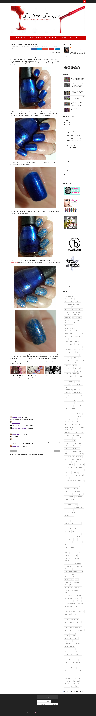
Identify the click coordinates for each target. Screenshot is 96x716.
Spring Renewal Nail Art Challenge (73, 627)
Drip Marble (67, 384)
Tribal (81, 659)
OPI (83, 534)
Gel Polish (79, 413)
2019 (67, 120)
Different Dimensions (70, 376)
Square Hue (73, 630)
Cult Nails (27, 46)
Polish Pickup (68, 558)
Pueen (75, 571)
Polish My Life (74, 555)
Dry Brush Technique (77, 384)
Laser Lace (67, 462)
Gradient (67, 429)
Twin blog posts (74, 662)
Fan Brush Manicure (77, 392)
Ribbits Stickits (76, 582)
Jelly (66, 454)
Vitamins (79, 670)
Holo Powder (72, 440)
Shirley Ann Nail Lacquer (70, 611)
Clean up (80, 349)
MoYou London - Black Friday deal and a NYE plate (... (75, 136)
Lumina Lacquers (69, 486)
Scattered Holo (68, 601)
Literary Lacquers (75, 478)
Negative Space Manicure (71, 526)
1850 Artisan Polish (69, 301)
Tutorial (67, 662)
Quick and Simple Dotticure (72, 147)
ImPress (67, 445)
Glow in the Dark (78, 424)
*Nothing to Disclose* (54, 52)
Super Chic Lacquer (69, 646)
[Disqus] (35, 397)
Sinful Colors (50, 46)
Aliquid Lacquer (68, 314)
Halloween (81, 432)
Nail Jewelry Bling (69, 515)
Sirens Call (67, 617)
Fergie (80, 395)
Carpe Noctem (77, 341)
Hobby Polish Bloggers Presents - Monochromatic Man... (74, 133)
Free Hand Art (78, 403)
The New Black (77, 654)
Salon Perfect (76, 593)
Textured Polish (68, 654)
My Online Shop (68, 507)
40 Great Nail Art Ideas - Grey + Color (75, 140)
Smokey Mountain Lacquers (71, 619)
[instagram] (15, 1)
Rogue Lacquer (68, 587)
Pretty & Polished (69, 566)
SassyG (67, 598)
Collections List (68, 355)
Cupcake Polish (68, 368)
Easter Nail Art (68, 389)
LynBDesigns (78, 486)
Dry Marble (67, 387)
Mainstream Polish (33, 46)
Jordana (71, 454)
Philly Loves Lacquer (70, 544)
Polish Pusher (76, 558)
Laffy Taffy (79, 459)
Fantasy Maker (68, 395)
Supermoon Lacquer (70, 649)
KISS (73, 456)
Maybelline (80, 494)
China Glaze (68, 347)
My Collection (53, 37)
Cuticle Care (77, 368)
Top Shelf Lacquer (73, 659)
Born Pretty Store (69, 336)
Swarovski (79, 649)
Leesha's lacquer (69, 464)
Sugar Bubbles (68, 641)
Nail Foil (73, 512)
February (69, 170)
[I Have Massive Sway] (74, 276)
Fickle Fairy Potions (69, 397)
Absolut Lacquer (79, 309)
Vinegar (74, 670)
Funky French (72, 408)
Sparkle (67, 625)
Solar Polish (78, 622)
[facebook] (11, 1)
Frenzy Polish (78, 405)
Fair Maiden (68, 392)
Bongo (76, 333)
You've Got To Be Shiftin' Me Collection (74, 683)
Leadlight (78, 462)
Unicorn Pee (72, 665)
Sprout (66, 630)
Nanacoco (74, 520)
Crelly (75, 363)
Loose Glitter (81, 480)
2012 (67, 177)
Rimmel (66, 585)
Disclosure (26, 37)
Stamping (55, 46)
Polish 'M (67, 552)
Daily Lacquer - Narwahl (72, 143)
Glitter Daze (68, 421)
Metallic (38, 46)
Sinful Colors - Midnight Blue (72, 145)
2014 (67, 174)
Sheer (81, 606)
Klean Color (79, 456)
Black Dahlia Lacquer (70, 328)
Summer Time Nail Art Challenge (72, 643)
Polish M (67, 555)
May (68, 165)
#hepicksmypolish (69, 296)
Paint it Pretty (77, 536)
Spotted (81, 625)
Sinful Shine (75, 614)
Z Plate (72, 686)
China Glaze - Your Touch (72, 153)
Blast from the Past (70, 331)
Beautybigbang (68, 323)
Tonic (66, 659)
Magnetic (75, 488)
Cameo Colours (68, 341)
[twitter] (13, 1)
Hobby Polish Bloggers (78, 437)
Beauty (77, 320)
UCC (66, 665)
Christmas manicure (77, 347)
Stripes (66, 635)
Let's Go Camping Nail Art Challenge (73, 467)
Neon (80, 526)
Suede (76, 638)
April (68, 166)
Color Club (76, 355)
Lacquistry (72, 459)
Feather (76, 395)
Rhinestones (68, 582)
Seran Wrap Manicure (70, 603)
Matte (74, 494)
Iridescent (75, 451)
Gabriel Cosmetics (69, 411)
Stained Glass (80, 630)
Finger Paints (68, 400)
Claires (75, 349)
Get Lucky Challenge (70, 416)
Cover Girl (76, 360)
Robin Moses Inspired (75, 585)
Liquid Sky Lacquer (78, 475)
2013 (67, 176)
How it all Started (69, 443)
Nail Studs (79, 518)
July (68, 161)
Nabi (66, 510)
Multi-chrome (68, 504)
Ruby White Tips (69, 590)
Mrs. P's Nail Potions (78, 502)
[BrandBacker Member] (75, 251)
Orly (66, 536)
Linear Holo (67, 472)
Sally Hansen (68, 593)
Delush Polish (75, 373)
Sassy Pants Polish (69, 595)
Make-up (77, 491)
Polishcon (76, 560)
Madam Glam (68, 488)
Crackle (82, 360)
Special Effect (73, 625)
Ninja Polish (67, 531)
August (68, 159)
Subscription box (69, 638)
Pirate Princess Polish (70, 550)
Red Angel (78, 576)
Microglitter (73, 499)
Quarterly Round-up (70, 576)
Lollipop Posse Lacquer (70, 480)
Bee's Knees (77, 323)
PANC (75, 539)
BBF (73, 320)
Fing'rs (77, 397)
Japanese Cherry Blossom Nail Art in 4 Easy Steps (17, 376)
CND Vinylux (79, 352)
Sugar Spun (76, 641)
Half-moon (74, 432)
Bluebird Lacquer (69, 333)
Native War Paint (69, 523)
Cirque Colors (68, 349)
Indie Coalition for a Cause (76, 445)
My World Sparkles (78, 507)
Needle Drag (78, 523)
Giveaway (67, 419)
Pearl (75, 542)
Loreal (66, 483)
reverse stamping (69, 579)
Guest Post (67, 432)
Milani (79, 499)
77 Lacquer (74, 306)
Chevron (77, 344)
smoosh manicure (69, 622)
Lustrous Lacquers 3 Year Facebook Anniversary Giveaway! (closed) (77, 104)
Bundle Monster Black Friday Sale (74, 138)
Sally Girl (76, 590)
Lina (83, 470)
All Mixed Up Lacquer (79, 314)
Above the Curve (69, 309)
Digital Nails (79, 376)
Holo (66, 440)
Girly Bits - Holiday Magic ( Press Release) (76, 142)
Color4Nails (67, 357)
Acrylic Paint (68, 312)
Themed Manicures (69, 657)
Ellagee (75, 389)
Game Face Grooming (70, 413)
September (69, 157)
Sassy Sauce (79, 595)
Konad (66, 459)
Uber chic (81, 662)
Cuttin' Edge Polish (69, 371)
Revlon (77, 579)
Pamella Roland (68, 539)
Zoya (77, 686)
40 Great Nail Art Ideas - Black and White (75, 149)
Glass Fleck (74, 419)
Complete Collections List (39, 37)
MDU (66, 496)
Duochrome (75, 387)
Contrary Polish (68, 360)
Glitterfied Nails (76, 421)
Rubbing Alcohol (78, 587)
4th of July (67, 306)
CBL (66, 344)
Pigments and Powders (70, 547)
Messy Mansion (78, 496)
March (68, 168)
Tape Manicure (77, 651)
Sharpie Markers (74, 606)
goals (66, 427)
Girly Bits (79, 416)
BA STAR (80, 317)
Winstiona (76, 681)
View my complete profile (69, 57)
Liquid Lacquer (68, 475)
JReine (76, 454)
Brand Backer (78, 336)
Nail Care (76, 510)
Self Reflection (77, 601)
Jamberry (81, 451)
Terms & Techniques (74, 37)
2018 (67, 122)
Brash (66, 339)
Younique (67, 686)
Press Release (77, 563)
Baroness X (67, 320)
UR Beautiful (80, 667)
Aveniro (74, 317)
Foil (66, 403)
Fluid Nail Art (80, 400)
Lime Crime (77, 470)
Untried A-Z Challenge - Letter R (52, 376)
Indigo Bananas (75, 448)
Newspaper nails (79, 528)
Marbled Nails (68, 494)
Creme (79, 363)
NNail (73, 531)
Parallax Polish (68, 542)
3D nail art (78, 301)
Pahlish (70, 536)
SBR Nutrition (78, 598)
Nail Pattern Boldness (70, 518)
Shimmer (67, 609)
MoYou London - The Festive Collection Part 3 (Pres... (76, 151)
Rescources (63, 37)
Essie (80, 389)
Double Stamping (69, 381)
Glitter (80, 419)
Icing (76, 443)
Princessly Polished (78, 568)
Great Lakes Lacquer (76, 429)
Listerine (67, 478)
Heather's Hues (75, 435)
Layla (73, 462)
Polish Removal (68, 560)
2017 (67, 124)
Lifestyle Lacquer (69, 470)
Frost (66, 408)
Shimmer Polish (74, 609)
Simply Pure (81, 611)
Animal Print (68, 317)
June (68, 163)
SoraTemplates (18, 712)
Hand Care (67, 435)
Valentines (67, 670)
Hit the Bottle (68, 437)
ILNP (80, 443)
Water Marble (68, 675)
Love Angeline (73, 483)
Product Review (68, 571)
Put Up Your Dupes (69, 574)
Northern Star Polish (70, 534)
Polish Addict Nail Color (76, 552)
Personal (80, 542)
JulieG (81, 454)
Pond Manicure (68, 563)
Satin (71, 598)
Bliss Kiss (78, 331)
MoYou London (44, 46)
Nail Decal (67, 512)
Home (18, 37)
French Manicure (69, 405)
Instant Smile (68, 451)
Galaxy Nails (78, 411)
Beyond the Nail (69, 325)
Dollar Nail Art (68, 379)
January (69, 172)
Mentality (71, 496)
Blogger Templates (32, 712)
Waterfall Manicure (77, 675)
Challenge (71, 344)
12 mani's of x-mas (69, 298)
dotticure (75, 379)
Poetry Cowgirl (80, 550)
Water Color (68, 673)
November (69, 131)
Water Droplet (76, 673)
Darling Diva (68, 373)
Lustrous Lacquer (76, 48)
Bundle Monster (73, 339)
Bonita (81, 333)
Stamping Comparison (76, 633)
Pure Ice (81, 571)
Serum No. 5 (80, 603)
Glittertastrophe (69, 424)
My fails (75, 504)
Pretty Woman (68, 568)
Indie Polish (67, 448)
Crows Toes (68, 365)
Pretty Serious (78, 566)
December (69, 129)
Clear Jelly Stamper (69, 352)
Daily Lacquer (79, 371)
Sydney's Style (68, 651)
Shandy (67, 606)
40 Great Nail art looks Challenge (73, 304)
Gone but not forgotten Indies (76, 427)
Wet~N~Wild (68, 678)
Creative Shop (68, 363)
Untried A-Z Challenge (70, 667)
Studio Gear (73, 635)
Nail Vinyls (67, 520)
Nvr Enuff (78, 534)
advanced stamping (77, 312)
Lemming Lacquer (79, 464)
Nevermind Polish (69, 528)
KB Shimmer (68, 456)
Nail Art (70, 510)
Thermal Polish (79, 657)
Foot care (70, 403)
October (69, 156)
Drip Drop (77, 381)
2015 (67, 127)
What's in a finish (76, 678)
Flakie (74, 400)
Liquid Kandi (75, 472)
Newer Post (13, 451)
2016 (67, 126)
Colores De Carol (76, 357)
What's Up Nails (68, 681)
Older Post (56, 451)
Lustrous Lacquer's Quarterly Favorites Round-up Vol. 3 (35, 377)
